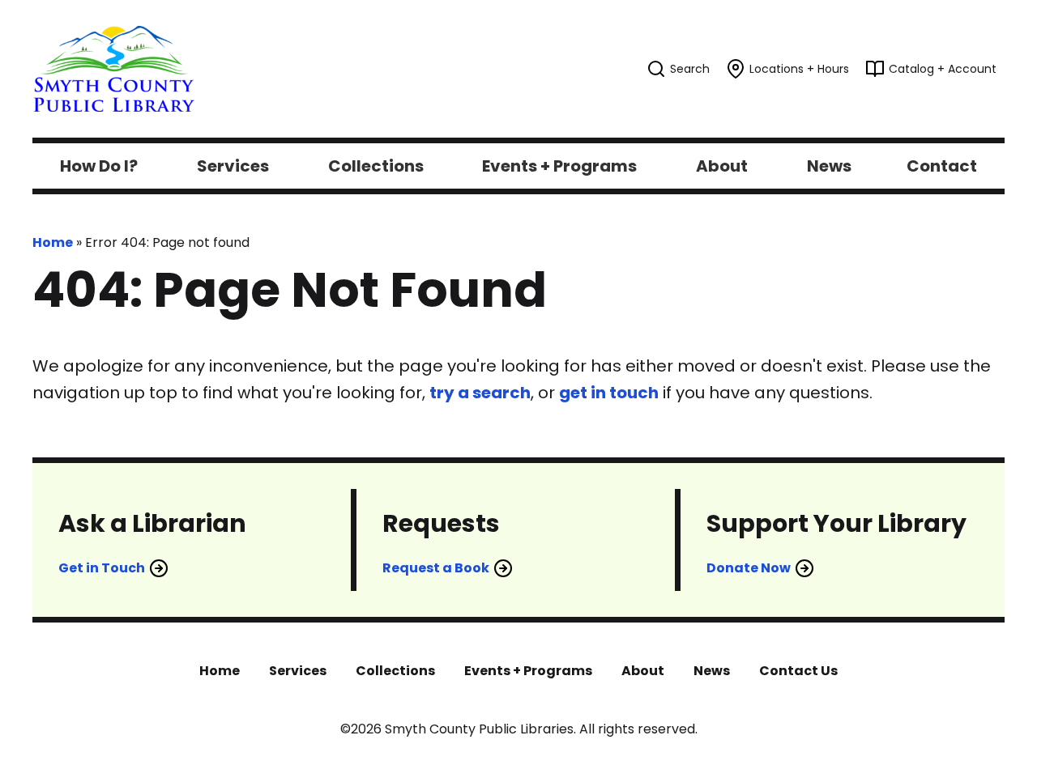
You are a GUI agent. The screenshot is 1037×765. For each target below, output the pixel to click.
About (642, 670)
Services (297, 670)
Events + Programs (528, 670)
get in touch (609, 392)
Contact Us (798, 670)
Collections (395, 670)
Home (52, 242)
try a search (480, 392)
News (711, 670)
